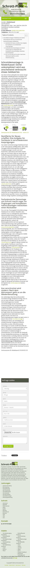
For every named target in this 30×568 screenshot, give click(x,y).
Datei (4, 430)
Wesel (4, 550)
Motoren (5, 513)
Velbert (19, 546)
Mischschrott (6, 512)
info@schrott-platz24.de (18, 30)
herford (4, 549)
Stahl (4, 514)
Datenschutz (12, 565)
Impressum (18, 565)
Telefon (4, 417)
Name (4, 399)
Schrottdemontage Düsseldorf (6, 539)
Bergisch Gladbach (22, 552)
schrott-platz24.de (8, 105)
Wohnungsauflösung (7, 497)
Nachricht (5, 436)
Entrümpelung (6, 487)
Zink (4, 516)
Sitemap (23, 565)
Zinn (4, 517)
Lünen (4, 548)
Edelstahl (5, 504)
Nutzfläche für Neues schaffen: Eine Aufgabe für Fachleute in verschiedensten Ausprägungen (16, 44)
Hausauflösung (6, 488)
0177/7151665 (17, 13)
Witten (19, 549)
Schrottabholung (6, 491)
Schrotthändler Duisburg (20, 542)
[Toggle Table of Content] (25, 35)
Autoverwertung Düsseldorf (5, 542)
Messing (4, 510)
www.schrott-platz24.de (7, 227)
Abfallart (5, 386)
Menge (4, 392)
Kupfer (4, 509)
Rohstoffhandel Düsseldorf (5, 536)
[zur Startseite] (15, 5)
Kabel (4, 507)
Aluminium (5, 503)
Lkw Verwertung (6, 490)
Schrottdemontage (17, 319)
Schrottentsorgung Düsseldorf (6, 534)
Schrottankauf (6, 493)
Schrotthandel (15, 247)
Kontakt (6, 565)
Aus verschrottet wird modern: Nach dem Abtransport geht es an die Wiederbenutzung (15, 56)
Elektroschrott (6, 506)
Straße (4, 405)
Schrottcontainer (6, 494)
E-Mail (4, 424)
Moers (19, 550)
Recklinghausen (21, 555)
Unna (19, 545)
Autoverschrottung (7, 485)
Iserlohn (20, 548)
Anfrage (15, 558)
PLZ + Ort (5, 411)
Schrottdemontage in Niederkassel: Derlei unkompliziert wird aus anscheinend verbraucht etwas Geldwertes (14, 39)
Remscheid (20, 553)
